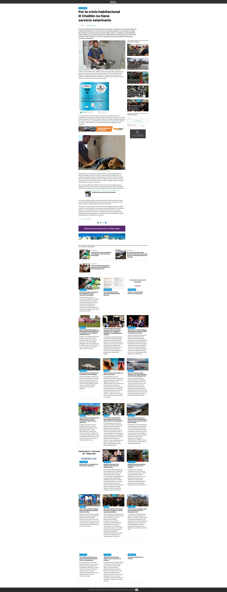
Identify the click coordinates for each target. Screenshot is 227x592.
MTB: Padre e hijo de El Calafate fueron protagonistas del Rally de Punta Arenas (88, 510)
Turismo (106, 415)
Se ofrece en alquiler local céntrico (135, 557)
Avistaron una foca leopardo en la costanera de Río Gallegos (89, 373)
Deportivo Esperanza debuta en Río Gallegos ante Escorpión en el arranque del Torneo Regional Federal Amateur (89, 332)
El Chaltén (82, 8)
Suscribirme (138, 120)
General (106, 370)
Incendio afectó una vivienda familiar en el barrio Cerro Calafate (136, 465)
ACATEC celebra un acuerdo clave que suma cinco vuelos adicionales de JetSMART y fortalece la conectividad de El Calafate (113, 332)
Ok (136, 590)
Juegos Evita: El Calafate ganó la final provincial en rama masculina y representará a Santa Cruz (89, 420)
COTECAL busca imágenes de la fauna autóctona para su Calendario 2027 (137, 510)
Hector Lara (93, 25)
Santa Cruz (107, 461)
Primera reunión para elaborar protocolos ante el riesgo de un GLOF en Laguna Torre (100, 267)
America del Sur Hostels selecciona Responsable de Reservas (112, 293)
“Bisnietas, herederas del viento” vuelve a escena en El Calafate (112, 558)
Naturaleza (83, 370)
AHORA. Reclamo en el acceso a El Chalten (104, 192)
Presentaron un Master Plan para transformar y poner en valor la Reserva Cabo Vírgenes (113, 419)
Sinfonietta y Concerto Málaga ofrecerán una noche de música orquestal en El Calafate (137, 331)
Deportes (82, 327)
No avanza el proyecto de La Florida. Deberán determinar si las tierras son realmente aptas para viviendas (137, 255)
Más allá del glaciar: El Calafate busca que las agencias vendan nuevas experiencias (113, 510)
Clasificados (107, 289)
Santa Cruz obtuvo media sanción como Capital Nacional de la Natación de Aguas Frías (137, 374)
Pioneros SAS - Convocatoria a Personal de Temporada (88, 465)
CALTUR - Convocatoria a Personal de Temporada (135, 292)
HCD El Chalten (87, 219)
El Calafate (131, 327)
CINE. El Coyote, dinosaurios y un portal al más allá (113, 373)
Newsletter (132, 114)
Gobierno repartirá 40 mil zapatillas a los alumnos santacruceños (111, 465)
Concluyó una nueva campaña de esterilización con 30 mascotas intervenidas (101, 254)
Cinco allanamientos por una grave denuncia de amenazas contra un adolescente (88, 558)
